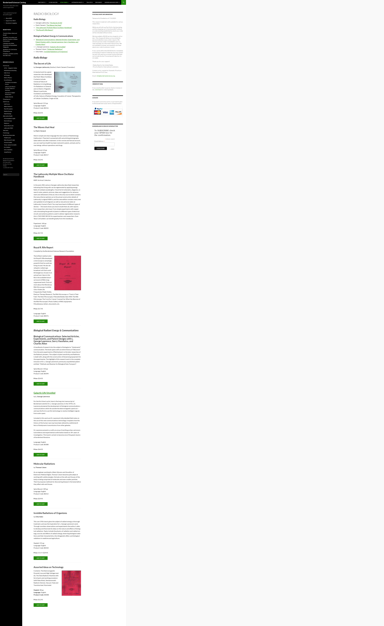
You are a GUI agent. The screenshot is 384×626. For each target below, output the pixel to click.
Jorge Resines (7, 152)
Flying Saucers (53, 2)
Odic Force (7, 73)
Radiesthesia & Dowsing (10, 70)
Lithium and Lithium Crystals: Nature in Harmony (10, 88)
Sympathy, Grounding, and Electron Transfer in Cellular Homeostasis (10, 39)
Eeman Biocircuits (9, 125)
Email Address (99, 141)
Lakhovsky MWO (8, 128)
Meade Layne (7, 137)
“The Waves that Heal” (54, 25)
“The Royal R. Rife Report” (44, 30)
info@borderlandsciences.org (106, 76)
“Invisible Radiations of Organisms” (56, 51)
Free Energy (98, 2)
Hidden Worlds (9, 97)
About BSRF (9, 18)
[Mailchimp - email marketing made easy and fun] (112, 149)
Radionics (6, 123)
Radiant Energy (8, 111)
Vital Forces (64, 2)
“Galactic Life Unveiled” (58, 47)
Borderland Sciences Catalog (14, 2)
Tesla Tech (89, 2)
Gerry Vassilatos (8, 149)
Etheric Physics (8, 77)
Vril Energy (7, 75)
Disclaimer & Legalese (11, 23)
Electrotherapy (8, 121)
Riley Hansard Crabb (9, 140)
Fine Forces (41, 2)
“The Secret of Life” (56, 23)
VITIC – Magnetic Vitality (10, 68)
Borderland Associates (111, 2)
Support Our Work (11, 20)
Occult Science (8, 80)
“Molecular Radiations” (55, 49)
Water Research (8, 106)
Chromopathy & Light (9, 118)
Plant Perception (8, 109)
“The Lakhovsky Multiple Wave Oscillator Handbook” (54, 27)
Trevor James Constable (10, 145)
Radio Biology (7, 113)
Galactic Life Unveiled (44, 393)
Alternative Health (77, 2)
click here (98, 89)
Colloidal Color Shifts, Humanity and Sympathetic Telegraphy (10, 45)
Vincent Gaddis (8, 142)
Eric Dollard (7, 147)
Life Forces (7, 104)
